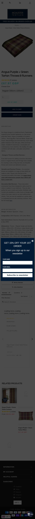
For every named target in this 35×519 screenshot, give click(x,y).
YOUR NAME (6, 259)
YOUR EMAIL (6, 267)
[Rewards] (30, 514)
